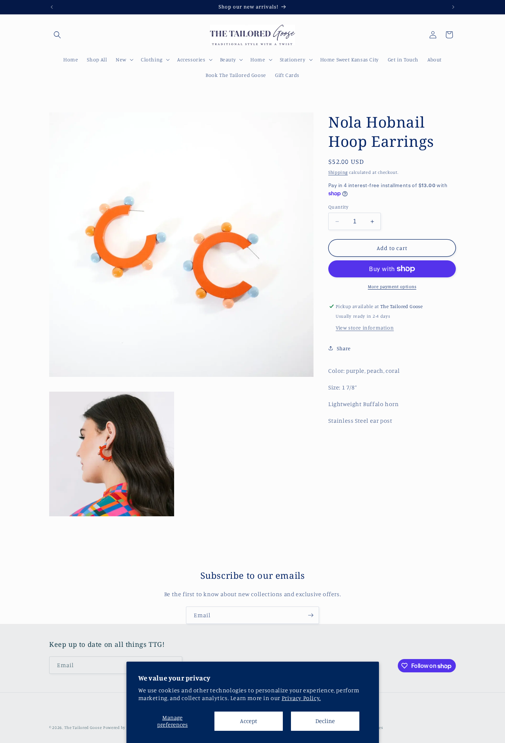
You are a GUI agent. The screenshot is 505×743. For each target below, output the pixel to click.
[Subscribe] (310, 615)
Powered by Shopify (122, 727)
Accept (248, 721)
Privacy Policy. (301, 698)
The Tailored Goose (83, 727)
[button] (57, 35)
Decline (325, 721)
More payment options (392, 286)
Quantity (338, 207)
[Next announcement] (453, 7)
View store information (365, 327)
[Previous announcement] (52, 7)
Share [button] (344, 348)
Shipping (338, 172)
